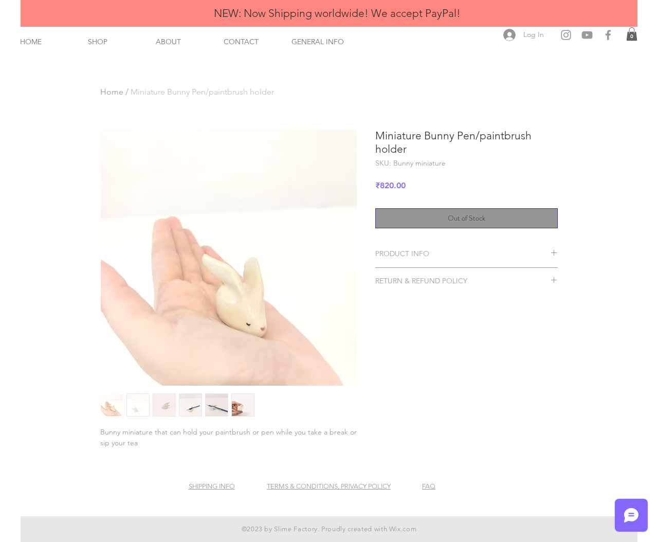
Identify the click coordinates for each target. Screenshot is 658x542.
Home (111, 92)
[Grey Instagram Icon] (566, 35)
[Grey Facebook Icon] (608, 35)
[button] (631, 34)
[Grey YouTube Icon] (587, 35)
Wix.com (403, 529)
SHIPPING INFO (212, 486)
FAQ (428, 486)
